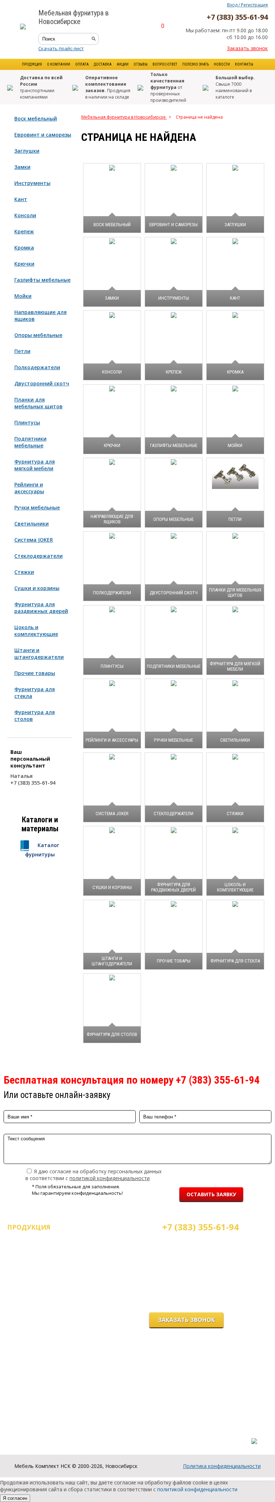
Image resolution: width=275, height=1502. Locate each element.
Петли (22, 351)
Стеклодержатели (38, 555)
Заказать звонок (247, 48)
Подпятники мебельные (30, 442)
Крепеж (24, 231)
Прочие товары (34, 673)
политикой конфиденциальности (109, 1178)
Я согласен (15, 1498)
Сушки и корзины (36, 588)
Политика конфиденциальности (222, 1466)
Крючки (24, 263)
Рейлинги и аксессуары (29, 488)
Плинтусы (27, 422)
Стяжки (24, 572)
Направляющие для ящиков (40, 315)
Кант (20, 199)
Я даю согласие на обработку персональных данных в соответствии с (93, 1175)
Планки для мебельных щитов (38, 403)
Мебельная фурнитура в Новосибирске (124, 117)
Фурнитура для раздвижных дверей (41, 607)
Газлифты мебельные (42, 279)
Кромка (24, 247)
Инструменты (32, 183)
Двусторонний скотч (41, 383)
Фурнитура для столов (34, 715)
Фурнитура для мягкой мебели (34, 465)
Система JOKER (33, 539)
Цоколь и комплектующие (36, 630)
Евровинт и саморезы (42, 134)
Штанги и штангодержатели (39, 653)
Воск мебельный (35, 118)
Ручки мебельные (37, 507)
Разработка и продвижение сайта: (217, 1433)
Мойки (23, 296)
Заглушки (26, 150)
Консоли (25, 215)
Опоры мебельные (38, 335)
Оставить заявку (211, 1194)
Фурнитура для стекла (34, 692)
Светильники (31, 523)
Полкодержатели (37, 367)
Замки (22, 166)
